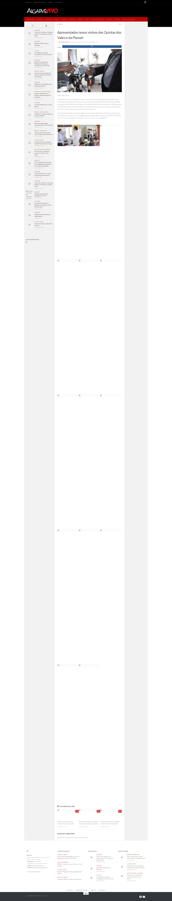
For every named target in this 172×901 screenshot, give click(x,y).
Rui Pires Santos (64, 42)
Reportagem (30, 19)
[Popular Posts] (46, 26)
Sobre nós (28, 2)
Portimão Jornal (46, 91)
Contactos (58, 2)
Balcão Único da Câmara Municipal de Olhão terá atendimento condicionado (42, 63)
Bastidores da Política (97, 19)
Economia (117, 19)
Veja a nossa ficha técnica (33, 871)
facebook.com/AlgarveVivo (40, 867)
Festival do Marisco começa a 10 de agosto (69, 879)
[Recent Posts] (32, 26)
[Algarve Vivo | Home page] (42, 10)
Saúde (87, 19)
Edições (50, 2)
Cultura (56, 19)
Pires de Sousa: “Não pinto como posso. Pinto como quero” (42, 153)
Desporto (72, 19)
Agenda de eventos (40, 2)
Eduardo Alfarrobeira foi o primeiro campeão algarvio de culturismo (42, 95)
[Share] (92, 46)
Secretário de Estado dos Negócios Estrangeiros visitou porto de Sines (43, 204)
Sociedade (40, 19)
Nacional (109, 19)
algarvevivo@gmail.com (37, 865)
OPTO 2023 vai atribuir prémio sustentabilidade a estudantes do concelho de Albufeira (43, 164)
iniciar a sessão (66, 837)
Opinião (80, 19)
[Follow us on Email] (144, 897)
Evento (60, 24)
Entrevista (49, 19)
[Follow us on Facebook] (140, 897)
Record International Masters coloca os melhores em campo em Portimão (42, 74)
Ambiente (64, 19)
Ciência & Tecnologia (128, 19)
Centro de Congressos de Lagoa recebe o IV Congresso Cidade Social (43, 33)
